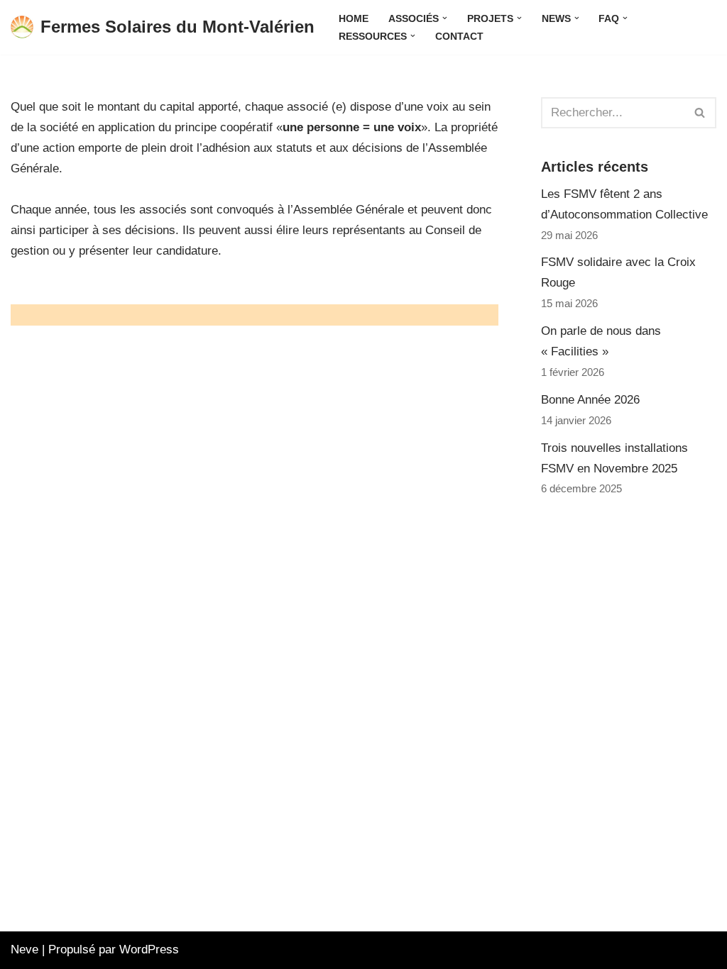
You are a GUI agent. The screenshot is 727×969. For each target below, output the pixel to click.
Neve (24, 949)
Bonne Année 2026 (590, 399)
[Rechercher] (700, 112)
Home (353, 18)
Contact (459, 36)
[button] (444, 18)
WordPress (149, 949)
